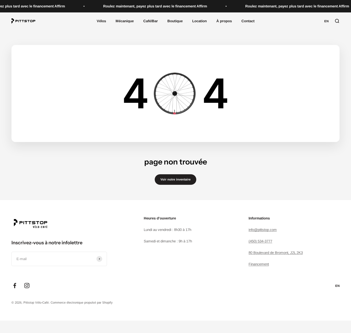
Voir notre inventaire (175, 179)
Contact (248, 21)
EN (326, 21)
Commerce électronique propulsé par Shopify (82, 302)
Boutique (175, 21)
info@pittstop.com (263, 230)
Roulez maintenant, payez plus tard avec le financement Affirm (153, 6)
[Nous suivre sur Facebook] (14, 285)
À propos (224, 21)
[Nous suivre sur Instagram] (27, 285)
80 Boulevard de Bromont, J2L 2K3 (276, 253)
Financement (259, 264)
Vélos (101, 21)
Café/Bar (150, 21)
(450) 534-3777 (260, 241)
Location (199, 21)
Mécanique (125, 21)
